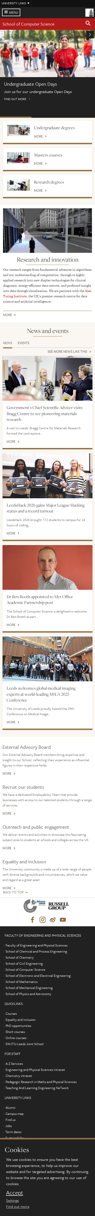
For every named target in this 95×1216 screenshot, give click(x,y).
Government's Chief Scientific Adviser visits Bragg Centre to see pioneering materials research (45, 413)
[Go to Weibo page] (53, 920)
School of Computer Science (28, 24)
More (38, 136)
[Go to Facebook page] (32, 920)
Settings (12, 1200)
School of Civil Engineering (24, 963)
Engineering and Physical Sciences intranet (35, 1069)
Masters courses (48, 155)
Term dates (13, 1131)
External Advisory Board (27, 747)
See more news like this (67, 352)
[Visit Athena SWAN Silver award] (35, 907)
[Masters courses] (18, 158)
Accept (14, 1193)
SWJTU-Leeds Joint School (25, 1043)
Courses (11, 1013)
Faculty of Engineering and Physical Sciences (36, 945)
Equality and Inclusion (24, 861)
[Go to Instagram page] (43, 920)
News (7, 342)
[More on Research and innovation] (47, 230)
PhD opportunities (18, 1025)
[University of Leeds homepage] (89, 12)
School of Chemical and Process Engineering (36, 951)
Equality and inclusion (20, 1019)
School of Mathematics (21, 981)
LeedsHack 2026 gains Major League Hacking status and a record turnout (46, 508)
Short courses (15, 1031)
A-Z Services (14, 1063)
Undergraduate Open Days (15, 117)
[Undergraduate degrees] (18, 130)
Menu (13, 12)
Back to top (13, 892)
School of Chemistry (20, 957)
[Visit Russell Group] (60, 907)
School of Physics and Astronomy (28, 993)
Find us (10, 1119)
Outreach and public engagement (36, 826)
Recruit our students (23, 786)
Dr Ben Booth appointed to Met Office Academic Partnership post (40, 599)
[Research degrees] (18, 185)
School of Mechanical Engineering (29, 987)
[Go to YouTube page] (63, 920)
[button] (88, 24)
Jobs (8, 1125)
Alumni (10, 1107)
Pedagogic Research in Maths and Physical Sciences (41, 1081)
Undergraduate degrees (54, 128)
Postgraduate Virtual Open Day (47, 117)
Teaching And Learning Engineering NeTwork (37, 1087)
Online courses (16, 1037)
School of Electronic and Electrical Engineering (38, 975)
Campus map (15, 1113)
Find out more (17, 1206)
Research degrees (49, 182)
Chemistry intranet (19, 1075)
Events (23, 342)
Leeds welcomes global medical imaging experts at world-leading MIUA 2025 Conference (41, 694)
